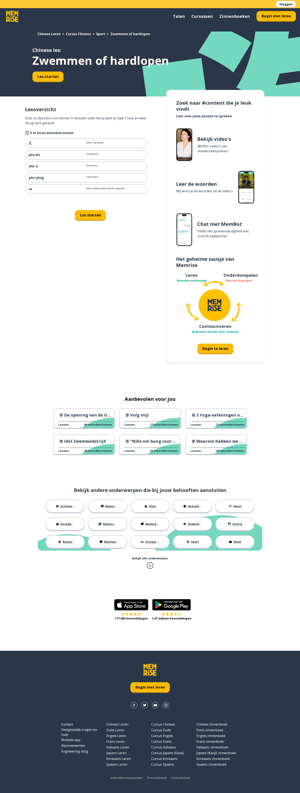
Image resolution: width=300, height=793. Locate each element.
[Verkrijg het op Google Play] (171, 604)
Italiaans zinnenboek (212, 747)
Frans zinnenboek (210, 741)
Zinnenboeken (234, 16)
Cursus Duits (161, 730)
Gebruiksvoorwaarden (126, 778)
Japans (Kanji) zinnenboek (216, 753)
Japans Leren (116, 753)
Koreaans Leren (118, 758)
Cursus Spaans (162, 764)
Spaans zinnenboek (211, 764)
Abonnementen (73, 745)
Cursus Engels (162, 736)
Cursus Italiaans (163, 747)
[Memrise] (12, 16)
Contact (67, 724)
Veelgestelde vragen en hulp (79, 732)
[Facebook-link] (134, 705)
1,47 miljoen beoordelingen (171, 618)
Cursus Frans (161, 741)
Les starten (48, 76)
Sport (100, 34)
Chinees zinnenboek (212, 724)
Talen (179, 16)
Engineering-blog (74, 751)
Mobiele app (70, 740)
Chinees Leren (49, 34)
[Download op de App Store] (131, 604)
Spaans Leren (116, 764)
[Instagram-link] (166, 705)
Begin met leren (276, 15)
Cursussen (202, 16)
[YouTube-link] (155, 705)
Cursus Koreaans (164, 758)
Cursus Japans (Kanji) (167, 753)
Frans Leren (115, 741)
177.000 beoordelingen (131, 618)
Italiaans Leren (117, 747)
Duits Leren (115, 730)
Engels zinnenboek (211, 736)
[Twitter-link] (144, 705)
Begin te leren (215, 348)
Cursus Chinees (78, 34)
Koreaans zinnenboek (213, 758)
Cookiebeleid (180, 778)
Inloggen (285, 4)
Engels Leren (116, 736)
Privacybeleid (157, 778)
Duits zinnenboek (209, 730)
